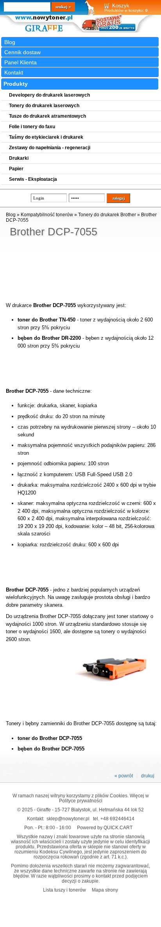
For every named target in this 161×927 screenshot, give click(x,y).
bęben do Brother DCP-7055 (51, 749)
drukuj (147, 776)
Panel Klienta (20, 62)
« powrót (123, 776)
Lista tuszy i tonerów (64, 889)
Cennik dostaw (22, 52)
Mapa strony (105, 889)
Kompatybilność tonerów (47, 214)
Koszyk (120, 6)
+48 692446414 (117, 818)
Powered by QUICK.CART (104, 827)
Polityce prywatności (80, 800)
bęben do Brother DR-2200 (49, 338)
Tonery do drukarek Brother (107, 214)
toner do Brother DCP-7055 (50, 738)
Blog (9, 42)
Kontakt (13, 72)
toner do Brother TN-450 (46, 320)
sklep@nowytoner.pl (68, 818)
